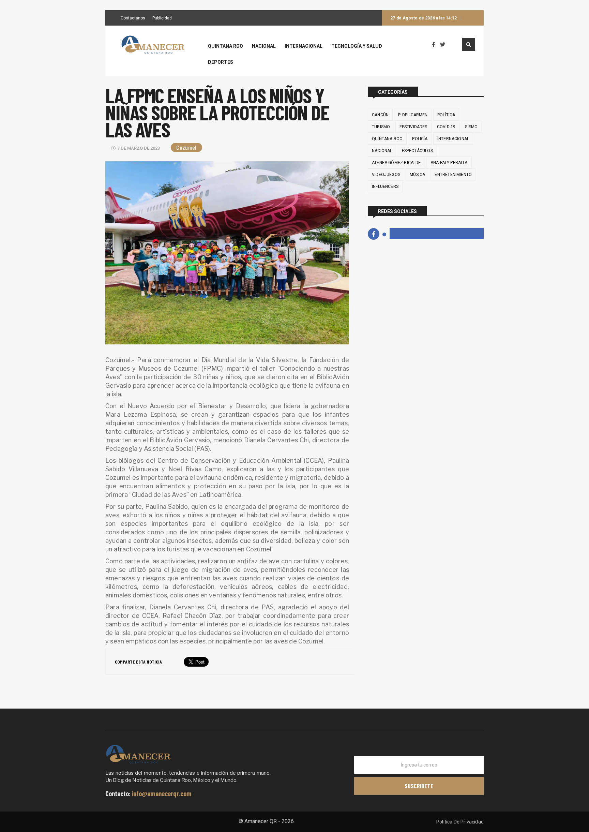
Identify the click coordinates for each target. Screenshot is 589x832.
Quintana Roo (225, 46)
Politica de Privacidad (460, 821)
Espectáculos (417, 150)
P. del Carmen (412, 115)
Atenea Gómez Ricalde (396, 162)
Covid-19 (446, 126)
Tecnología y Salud (356, 46)
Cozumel (186, 147)
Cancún (380, 115)
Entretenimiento (453, 174)
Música (417, 174)
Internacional (303, 46)
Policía (419, 138)
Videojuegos (386, 174)
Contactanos (133, 18)
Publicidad (162, 18)
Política (446, 115)
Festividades (413, 126)
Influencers (385, 186)
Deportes (220, 62)
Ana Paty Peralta (449, 162)
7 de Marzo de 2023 (138, 148)
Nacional (264, 46)
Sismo (471, 126)
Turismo (381, 126)
